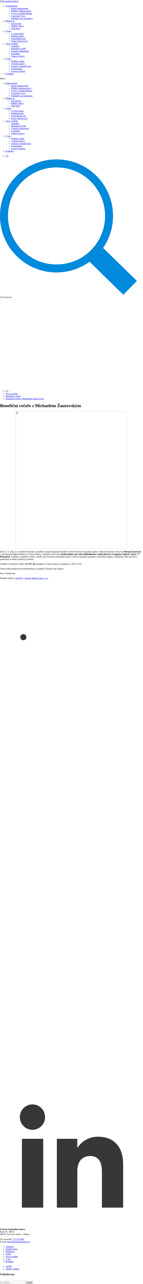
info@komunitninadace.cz (18, 1242)
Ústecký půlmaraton (20, 51)
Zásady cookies (12, 1269)
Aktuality (15, 46)
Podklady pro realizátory (22, 18)
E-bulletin (15, 53)
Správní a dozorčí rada (21, 66)
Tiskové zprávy (18, 56)
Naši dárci (15, 28)
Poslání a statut (17, 61)
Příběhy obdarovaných (21, 11)
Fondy (8, 31)
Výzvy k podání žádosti (21, 13)
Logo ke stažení (18, 71)
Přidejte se (10, 21)
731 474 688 (18, 1239)
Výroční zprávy (18, 64)
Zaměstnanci (16, 69)
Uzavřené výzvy (18, 16)
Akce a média (12, 43)
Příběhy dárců (17, 26)
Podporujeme (11, 6)
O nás (8, 59)
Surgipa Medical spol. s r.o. (36, 578)
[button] (71, 78)
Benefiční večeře (18, 48)
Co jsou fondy (17, 33)
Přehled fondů (17, 36)
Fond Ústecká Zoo (19, 41)
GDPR (9, 1266)
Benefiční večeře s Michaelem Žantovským (25, 399)
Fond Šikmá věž (18, 38)
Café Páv (18, 578)
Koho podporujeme (19, 8)
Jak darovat (16, 23)
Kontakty (10, 74)
